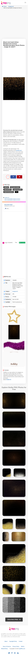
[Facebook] (13, 177)
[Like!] (8, 177)
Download (23, 242)
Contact (20, 641)
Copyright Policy (13, 641)
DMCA (22, 646)
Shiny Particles (7, 189)
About (6, 641)
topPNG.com (22, 648)
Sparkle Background (8, 191)
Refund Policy (4, 648)
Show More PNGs (13, 619)
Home (4, 6)
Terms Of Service (7, 646)
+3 (16, 191)
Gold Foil (6, 187)
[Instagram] (15, 653)
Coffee (7, 208)
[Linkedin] (18, 653)
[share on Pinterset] (19, 176)
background (11, 6)
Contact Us (8, 379)
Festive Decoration (17, 189)
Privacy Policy (16, 646)
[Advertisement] (14, 25)
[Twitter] (9, 653)
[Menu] (25, 2)
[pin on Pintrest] (23, 394)
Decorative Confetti (15, 187)
